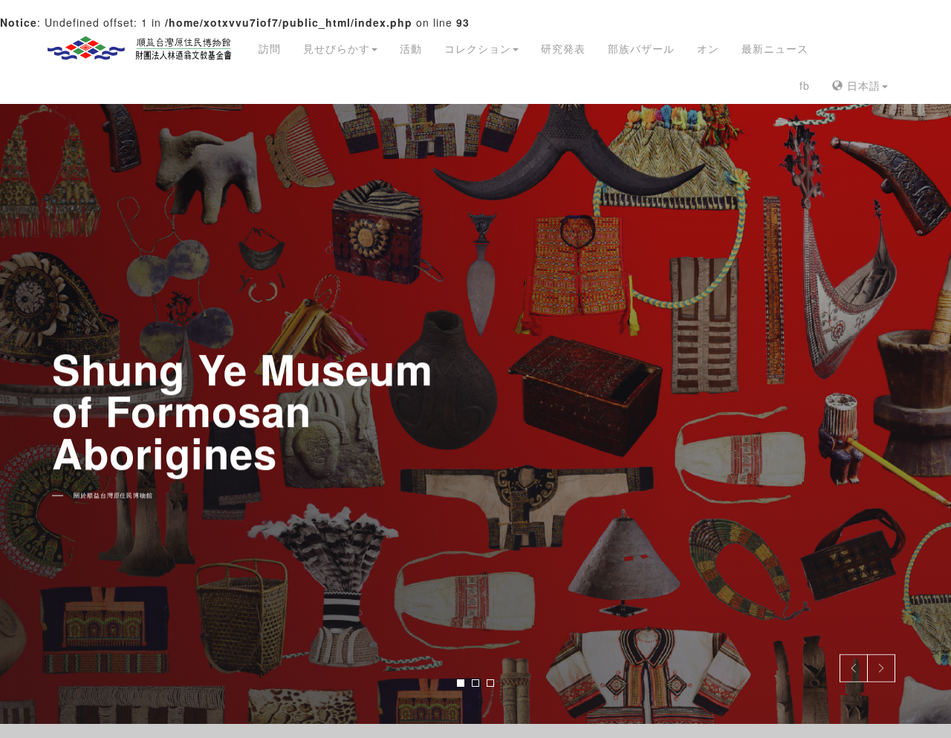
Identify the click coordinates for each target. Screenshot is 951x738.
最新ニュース (774, 48)
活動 (411, 48)
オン (708, 48)
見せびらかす (336, 48)
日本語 (861, 85)
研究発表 (563, 48)
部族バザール (641, 48)
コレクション (477, 48)
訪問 (270, 48)
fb (804, 85)
